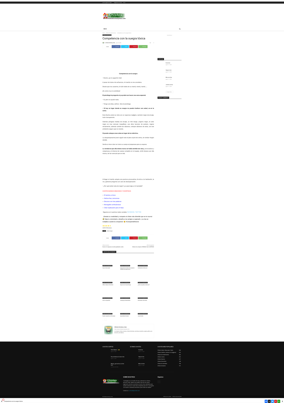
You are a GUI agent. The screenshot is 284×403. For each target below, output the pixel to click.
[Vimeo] (178, 2)
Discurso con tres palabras (112, 201)
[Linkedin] (117, 335)
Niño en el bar (169, 77)
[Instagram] (174, 2)
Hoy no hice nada (106, 267)
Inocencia (168, 62)
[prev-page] (103, 320)
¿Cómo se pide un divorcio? (144, 284)
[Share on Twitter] (269, 401)
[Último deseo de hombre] (111, 277)
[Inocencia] (161, 64)
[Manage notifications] (3, 400)
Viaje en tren (169, 70)
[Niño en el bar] (161, 79)
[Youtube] (180, 2)
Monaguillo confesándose (112, 204)
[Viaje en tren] (161, 71)
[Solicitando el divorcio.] (146, 260)
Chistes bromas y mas (110, 42)
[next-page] (106, 320)
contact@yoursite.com (134, 390)
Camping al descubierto (125, 300)
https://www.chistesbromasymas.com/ (121, 329)
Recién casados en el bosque (109, 316)
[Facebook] (172, 2)
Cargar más (169, 92)
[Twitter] (176, 2)
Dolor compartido (106, 300)
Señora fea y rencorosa (111, 198)
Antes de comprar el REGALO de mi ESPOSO (143, 247)
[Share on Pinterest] (275, 401)
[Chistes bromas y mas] (103, 42)
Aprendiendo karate (124, 316)
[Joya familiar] (146, 308)
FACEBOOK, (131, 212)
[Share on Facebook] (266, 401)
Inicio (104, 33)
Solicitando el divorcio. (143, 267)
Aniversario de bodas (142, 300)
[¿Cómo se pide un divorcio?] (146, 277)
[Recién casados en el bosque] (111, 308)
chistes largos (110, 230)
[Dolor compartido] (111, 293)
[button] (179, 29)
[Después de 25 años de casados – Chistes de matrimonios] (128, 260)
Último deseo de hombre (108, 284)
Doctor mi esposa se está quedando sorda (113, 247)
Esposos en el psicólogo (125, 284)
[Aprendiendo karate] (128, 308)
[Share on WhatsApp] (278, 401)
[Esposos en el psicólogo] (128, 277)
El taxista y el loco (110, 195)
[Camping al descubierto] (128, 293)
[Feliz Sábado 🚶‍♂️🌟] (106, 351)
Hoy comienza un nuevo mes (117, 356)
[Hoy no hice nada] (111, 260)
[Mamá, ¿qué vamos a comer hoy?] (106, 365)
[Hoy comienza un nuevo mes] (106, 358)
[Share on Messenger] (272, 401)
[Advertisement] (153, 16)
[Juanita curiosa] (161, 86)
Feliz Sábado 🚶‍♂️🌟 (115, 349)
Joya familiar (140, 316)
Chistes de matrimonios (111, 33)
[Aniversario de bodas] (146, 293)
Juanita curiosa (169, 84)
